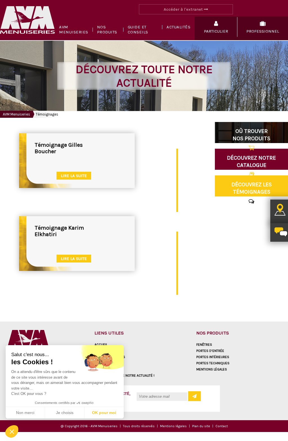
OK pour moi (104, 412)
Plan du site (201, 426)
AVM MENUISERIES (73, 29)
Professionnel (107, 369)
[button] (12, 431)
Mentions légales (211, 369)
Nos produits (107, 29)
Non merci (25, 412)
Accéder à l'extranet (184, 9)
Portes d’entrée (210, 351)
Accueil (100, 345)
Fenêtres (204, 345)
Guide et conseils (138, 29)
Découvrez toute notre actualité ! (124, 375)
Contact (221, 426)
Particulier (103, 363)
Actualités (178, 27)
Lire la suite (74, 175)
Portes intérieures (212, 357)
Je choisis (64, 412)
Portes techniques (213, 363)
